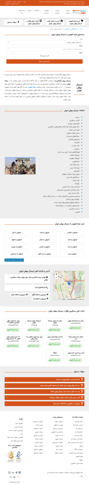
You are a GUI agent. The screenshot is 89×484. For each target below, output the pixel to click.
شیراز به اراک (39, 425)
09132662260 (55, 355)
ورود (24, 1)
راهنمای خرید (19, 423)
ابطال (29, 10)
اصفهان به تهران (38, 449)
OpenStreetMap (72, 299)
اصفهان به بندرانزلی (17, 254)
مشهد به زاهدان (38, 428)
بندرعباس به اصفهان (57, 432)
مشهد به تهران (59, 421)
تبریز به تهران (59, 446)
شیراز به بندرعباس (38, 421)
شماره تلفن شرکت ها (17, 441)
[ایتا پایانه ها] (18, 477)
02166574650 (76, 323)
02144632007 (76, 355)
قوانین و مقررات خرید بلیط (15, 437)
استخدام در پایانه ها (77, 439)
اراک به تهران (59, 435)
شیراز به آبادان (39, 442)
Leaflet (64, 299)
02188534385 (55, 339)
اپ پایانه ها (79, 428)
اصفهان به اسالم (44, 239)
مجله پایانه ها (21, 11)
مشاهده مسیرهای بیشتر (14, 260)
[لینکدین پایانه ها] (12, 472)
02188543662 (34, 341)
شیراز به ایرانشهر (38, 453)
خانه (81, 29)
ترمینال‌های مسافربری (71, 29)
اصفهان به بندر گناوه (44, 254)
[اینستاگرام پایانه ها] (9, 472)
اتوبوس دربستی (46, 11)
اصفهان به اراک (72, 239)
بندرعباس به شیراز (58, 428)
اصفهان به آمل (16, 232)
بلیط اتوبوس (67, 11)
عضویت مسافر (17, 1)
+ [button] (56, 274)
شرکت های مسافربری (77, 463)
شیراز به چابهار (59, 453)
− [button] (56, 277)
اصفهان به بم (72, 254)
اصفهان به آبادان (72, 232)
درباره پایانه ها (79, 421)
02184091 (55, 325)
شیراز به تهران (59, 439)
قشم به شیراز (39, 439)
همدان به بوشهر (38, 435)
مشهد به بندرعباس (57, 442)
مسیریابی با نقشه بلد (40, 298)
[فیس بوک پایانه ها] (19, 472)
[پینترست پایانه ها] (14, 477)
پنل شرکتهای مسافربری (11, 3)
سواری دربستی (57, 11)
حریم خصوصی (18, 427)
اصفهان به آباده (44, 232)
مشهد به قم (59, 449)
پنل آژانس (8, 1)
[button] (44, 42)
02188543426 (13, 325)
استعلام (36, 10)
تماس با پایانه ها (78, 425)
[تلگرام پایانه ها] (16, 472)
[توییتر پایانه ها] (11, 477)
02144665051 (75, 341)
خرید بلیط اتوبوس (75, 328)
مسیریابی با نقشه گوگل (39, 294)
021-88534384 (40, 287)
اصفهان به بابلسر (44, 246)
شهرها (81, 460)
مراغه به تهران (39, 432)
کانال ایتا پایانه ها (14, 482)
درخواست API (79, 449)
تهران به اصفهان (58, 425)
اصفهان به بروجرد (16, 246)
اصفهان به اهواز (17, 239)
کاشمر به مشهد (38, 446)
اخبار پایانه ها (79, 432)
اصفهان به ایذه (72, 246)
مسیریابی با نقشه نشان (18, 294)
